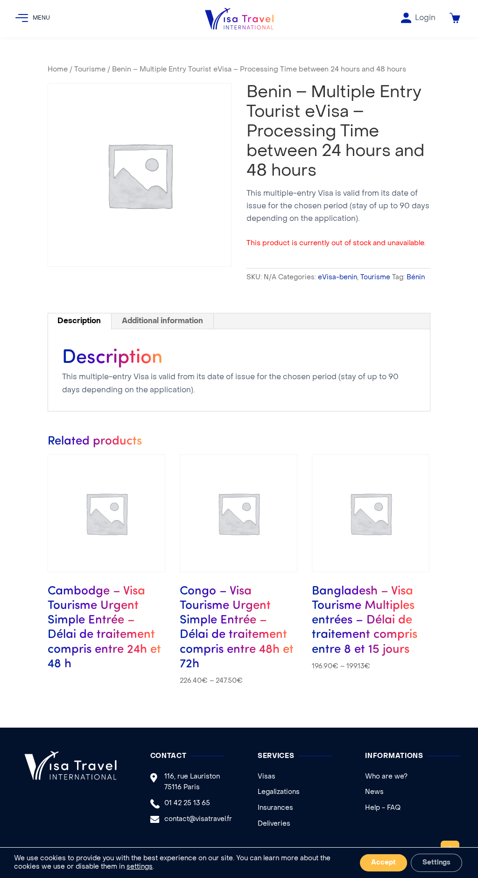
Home (58, 69)
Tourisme (89, 69)
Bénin (416, 278)
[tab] (79, 321)
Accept (383, 863)
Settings (436, 863)
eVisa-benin (337, 278)
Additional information (162, 321)
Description (79, 321)
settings (140, 867)
